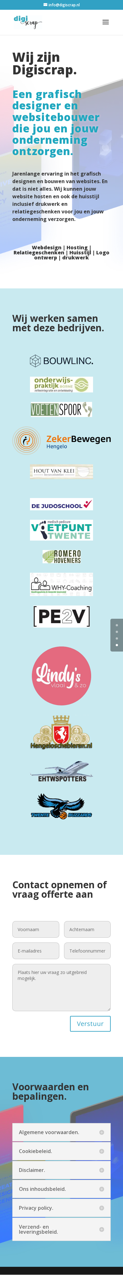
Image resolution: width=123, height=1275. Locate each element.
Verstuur (90, 1023)
